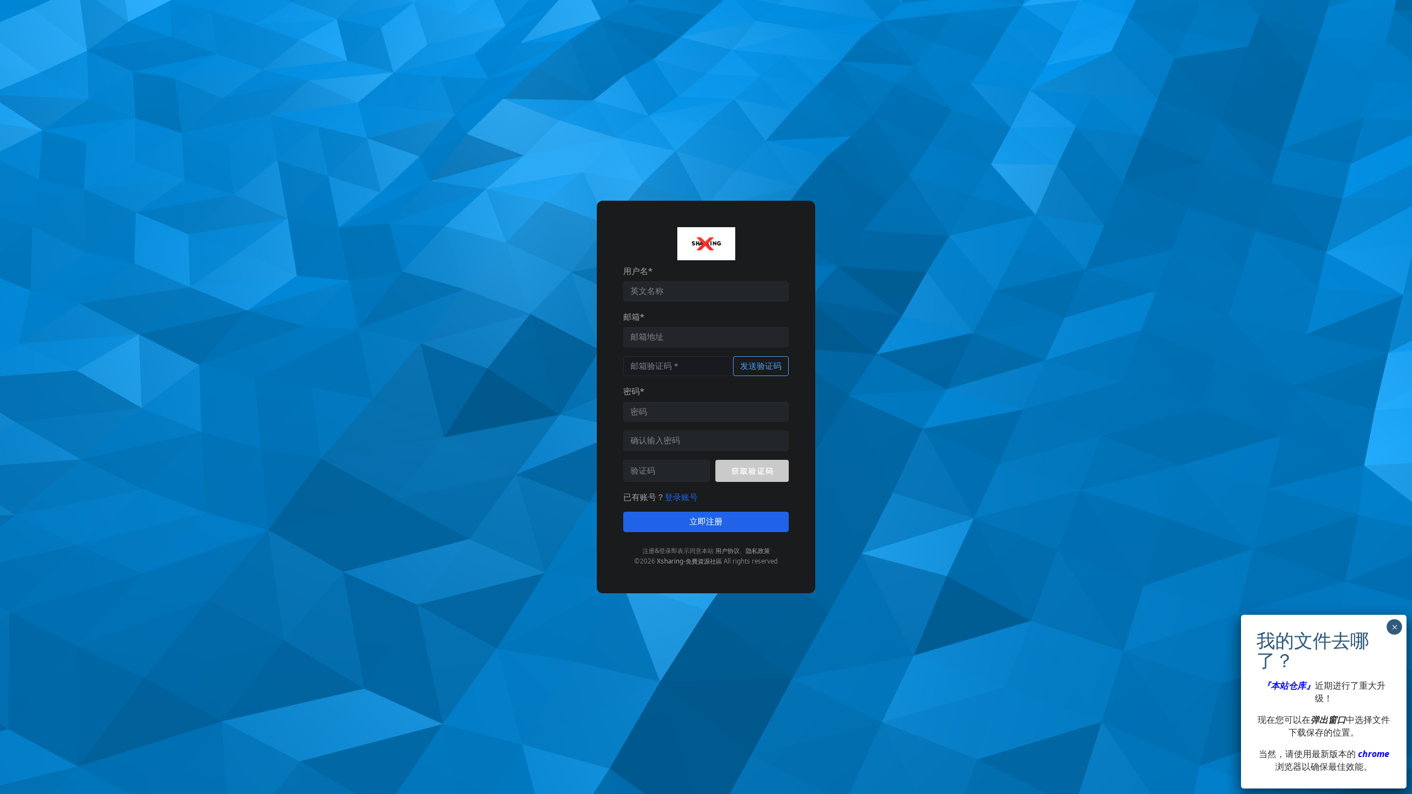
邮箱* (633, 316)
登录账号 (681, 496)
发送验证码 (761, 366)
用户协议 (727, 550)
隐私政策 (758, 550)
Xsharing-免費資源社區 (689, 561)
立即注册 (706, 521)
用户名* (637, 270)
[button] (752, 471)
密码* (633, 390)
